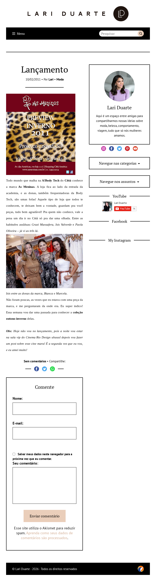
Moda (60, 79)
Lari (51, 79)
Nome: (18, 398)
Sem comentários (35, 361)
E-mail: (18, 423)
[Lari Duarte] (78, 13)
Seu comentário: (25, 463)
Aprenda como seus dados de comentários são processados (47, 535)
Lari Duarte (119, 107)
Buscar (141, 33)
